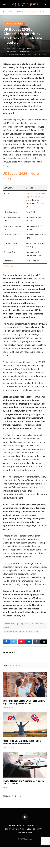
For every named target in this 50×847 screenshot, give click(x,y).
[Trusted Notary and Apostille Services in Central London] (25, 765)
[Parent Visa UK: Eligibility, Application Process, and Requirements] (25, 724)
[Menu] (4, 4)
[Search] (46, 5)
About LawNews (16, 825)
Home (5, 12)
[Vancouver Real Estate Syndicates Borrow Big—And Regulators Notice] (25, 684)
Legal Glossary (34, 829)
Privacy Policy (25, 833)
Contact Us (32, 825)
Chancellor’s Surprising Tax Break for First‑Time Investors (23, 625)
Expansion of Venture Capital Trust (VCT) (21, 631)
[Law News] (25, 4)
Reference (8, 266)
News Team (10, 49)
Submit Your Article (14, 829)
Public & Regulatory (13, 23)
